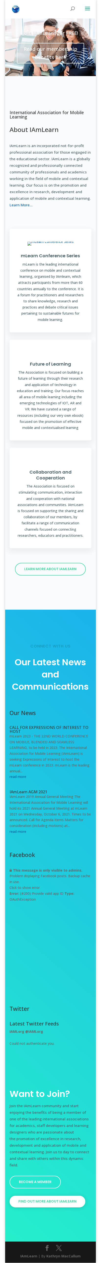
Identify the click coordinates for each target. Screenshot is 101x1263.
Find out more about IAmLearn (47, 1201)
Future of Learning (50, 364)
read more (18, 776)
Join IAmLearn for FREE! (50, 33)
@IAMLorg (34, 1031)
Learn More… (21, 204)
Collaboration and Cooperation (50, 475)
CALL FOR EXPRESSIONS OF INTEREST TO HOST (49, 729)
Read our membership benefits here (50, 53)
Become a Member (35, 1181)
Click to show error (25, 887)
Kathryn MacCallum (63, 1256)
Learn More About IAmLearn (50, 569)
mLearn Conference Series (50, 256)
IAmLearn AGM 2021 (28, 792)
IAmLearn (28, 1256)
